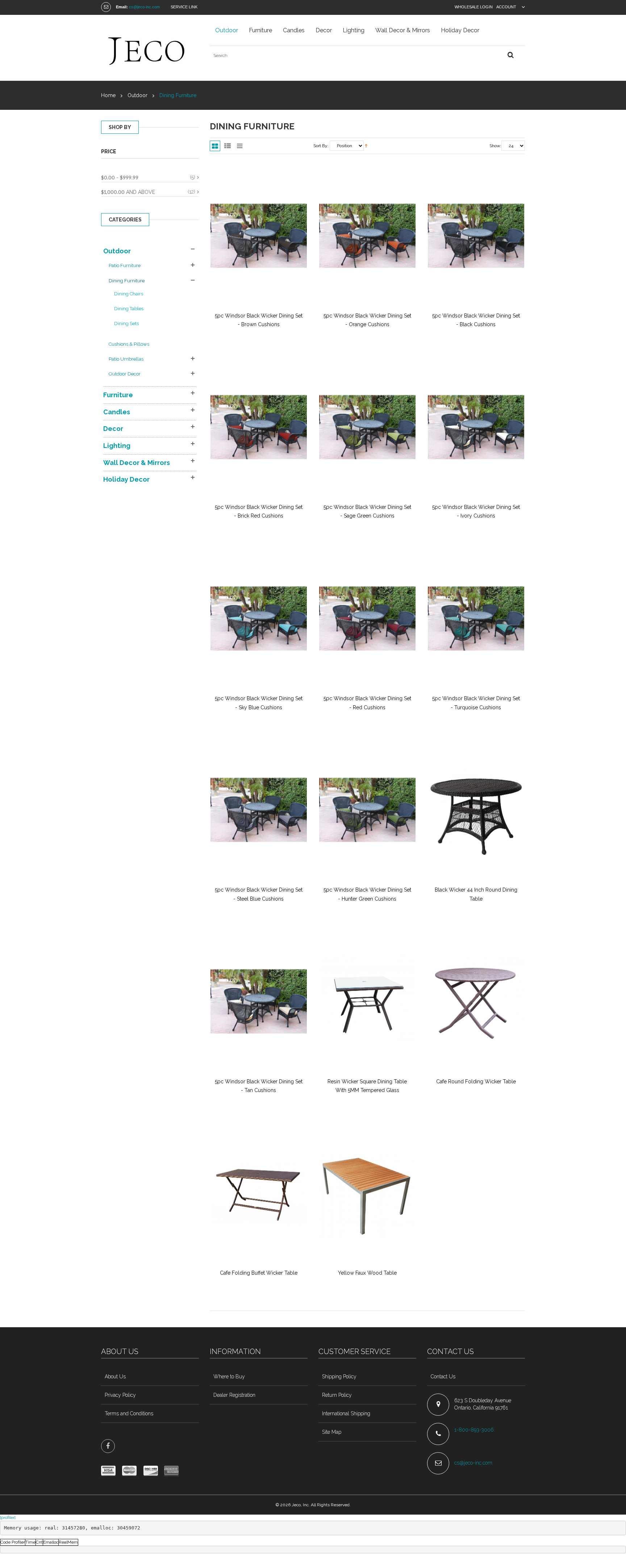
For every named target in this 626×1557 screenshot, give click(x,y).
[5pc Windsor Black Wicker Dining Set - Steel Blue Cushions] (258, 810)
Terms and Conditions (129, 1413)
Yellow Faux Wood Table (367, 1273)
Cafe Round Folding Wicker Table (476, 1081)
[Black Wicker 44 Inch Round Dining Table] (476, 810)
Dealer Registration (234, 1395)
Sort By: (321, 145)
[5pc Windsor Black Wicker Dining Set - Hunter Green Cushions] (367, 810)
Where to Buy (229, 1376)
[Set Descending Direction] (366, 146)
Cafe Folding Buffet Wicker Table (258, 1273)
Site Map (331, 1432)
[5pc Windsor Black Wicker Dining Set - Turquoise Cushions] (476, 619)
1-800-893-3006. (475, 1430)
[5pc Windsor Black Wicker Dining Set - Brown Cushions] (258, 236)
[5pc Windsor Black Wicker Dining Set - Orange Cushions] (367, 236)
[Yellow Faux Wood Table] (367, 1193)
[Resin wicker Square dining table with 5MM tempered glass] (367, 1001)
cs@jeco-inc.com (144, 7)
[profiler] (8, 1517)
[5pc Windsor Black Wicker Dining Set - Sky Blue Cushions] (258, 619)
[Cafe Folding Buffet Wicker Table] (258, 1193)
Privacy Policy (120, 1395)
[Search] (510, 55)
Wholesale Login (474, 7)
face (108, 1446)
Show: (495, 145)
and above (128, 192)
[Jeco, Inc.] (150, 47)
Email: (122, 7)
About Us (115, 1376)
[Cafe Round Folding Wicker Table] (476, 1001)
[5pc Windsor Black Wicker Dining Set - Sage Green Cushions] (367, 427)
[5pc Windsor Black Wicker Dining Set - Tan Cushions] (258, 1001)
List (227, 146)
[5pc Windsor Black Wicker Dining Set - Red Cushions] (367, 619)
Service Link (184, 7)
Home (108, 95)
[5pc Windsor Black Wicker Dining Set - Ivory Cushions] (476, 427)
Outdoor (137, 95)
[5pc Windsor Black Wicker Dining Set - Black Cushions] (476, 236)
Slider (239, 146)
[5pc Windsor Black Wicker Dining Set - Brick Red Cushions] (258, 427)
